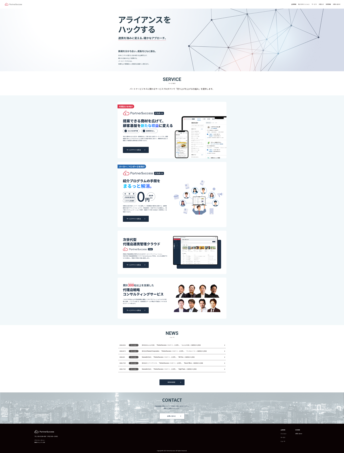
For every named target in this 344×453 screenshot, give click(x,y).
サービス (314, 4)
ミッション (283, 433)
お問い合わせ (336, 4)
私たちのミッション (304, 4)
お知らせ (321, 4)
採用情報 (328, 4)
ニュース (283, 441)
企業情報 (293, 4)
